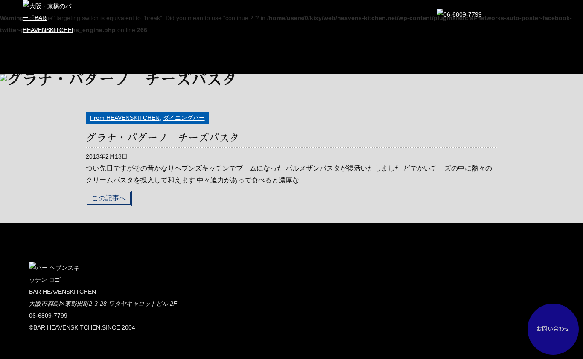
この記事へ (109, 198)
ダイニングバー (184, 117)
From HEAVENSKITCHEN (125, 117)
